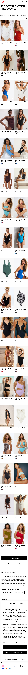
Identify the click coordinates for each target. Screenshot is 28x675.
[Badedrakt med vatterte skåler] (21, 148)
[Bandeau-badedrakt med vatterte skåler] (7, 119)
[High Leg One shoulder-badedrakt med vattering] (21, 386)
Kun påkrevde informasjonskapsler (15, 652)
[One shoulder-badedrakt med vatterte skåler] (7, 178)
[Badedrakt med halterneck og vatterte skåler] (7, 148)
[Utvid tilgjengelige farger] (16, 46)
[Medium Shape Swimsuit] (7, 268)
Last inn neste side (14, 558)
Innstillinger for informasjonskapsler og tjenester (15, 658)
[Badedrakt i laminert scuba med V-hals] (7, 473)
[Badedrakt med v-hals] (21, 237)
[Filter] (26, 18)
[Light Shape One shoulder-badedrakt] (21, 297)
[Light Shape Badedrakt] (7, 327)
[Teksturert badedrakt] (21, 119)
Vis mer (3, 599)
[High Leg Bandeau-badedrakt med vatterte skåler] (7, 533)
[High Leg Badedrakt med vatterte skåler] (7, 31)
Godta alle (15, 647)
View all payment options (6, 670)
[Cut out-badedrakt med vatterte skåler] (21, 443)
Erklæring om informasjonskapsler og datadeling (15, 642)
